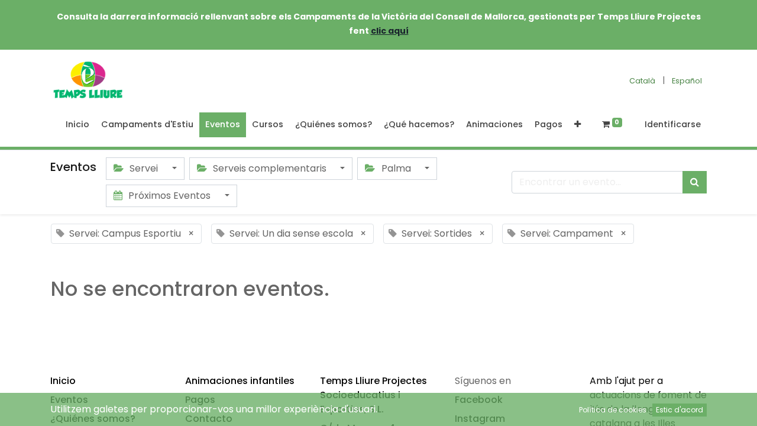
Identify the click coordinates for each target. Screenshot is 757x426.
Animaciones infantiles (240, 381)
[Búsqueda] (694, 182)
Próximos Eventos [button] (169, 195)
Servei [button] (143, 168)
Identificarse (673, 124)
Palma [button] (396, 168)
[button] (577, 124)
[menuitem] (77, 124)
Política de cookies (612, 410)
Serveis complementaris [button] (270, 168)
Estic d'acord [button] (679, 410)
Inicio (63, 381)
